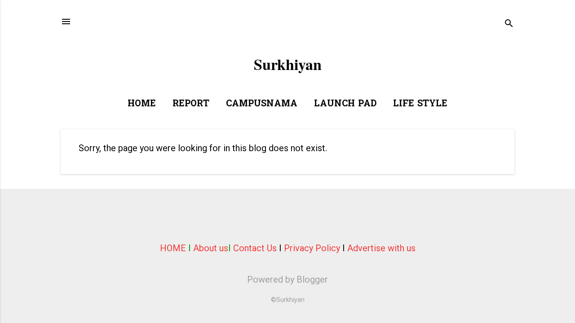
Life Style (420, 104)
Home (142, 104)
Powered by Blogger (287, 279)
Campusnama (261, 104)
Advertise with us (381, 248)
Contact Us (255, 248)
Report (190, 104)
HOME (173, 248)
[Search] (509, 24)
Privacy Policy (312, 248)
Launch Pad (345, 104)
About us (210, 248)
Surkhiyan (288, 64)
